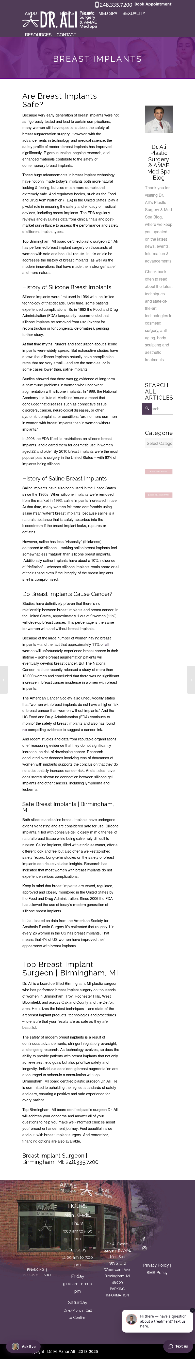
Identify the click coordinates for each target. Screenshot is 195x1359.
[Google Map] (117, 1220)
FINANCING (35, 1270)
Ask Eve (29, 1346)
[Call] (144, 1204)
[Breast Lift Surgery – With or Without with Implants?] (4, 680)
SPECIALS (30, 1275)
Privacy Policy (156, 1265)
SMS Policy (157, 1272)
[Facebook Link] (144, 1240)
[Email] (144, 1224)
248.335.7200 (82, 1162)
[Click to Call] (114, 6)
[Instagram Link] (144, 1249)
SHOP (48, 1275)
